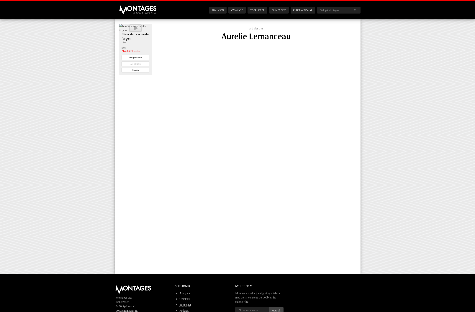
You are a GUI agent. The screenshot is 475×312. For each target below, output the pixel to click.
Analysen (218, 10)
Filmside (135, 70)
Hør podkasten (135, 57)
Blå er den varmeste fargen (135, 36)
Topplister (257, 10)
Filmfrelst (279, 10)
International (302, 10)
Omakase (237, 10)
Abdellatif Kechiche (131, 51)
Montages (125, 7)
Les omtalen (135, 63)
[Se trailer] (135, 30)
